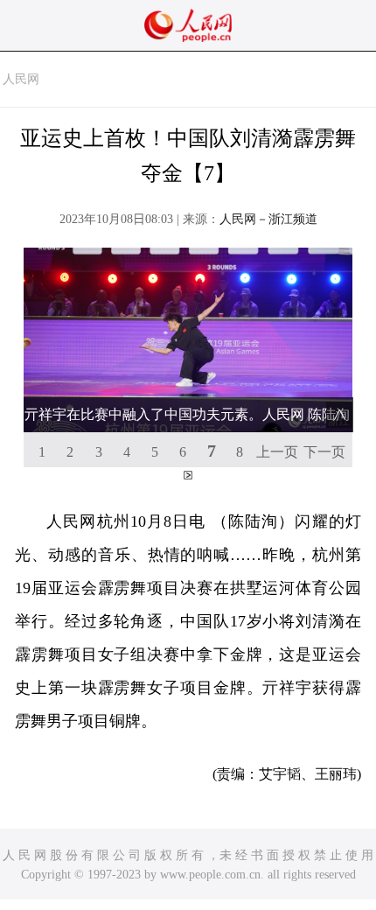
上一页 (277, 451)
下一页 (324, 451)
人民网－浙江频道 (268, 219)
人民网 (21, 79)
